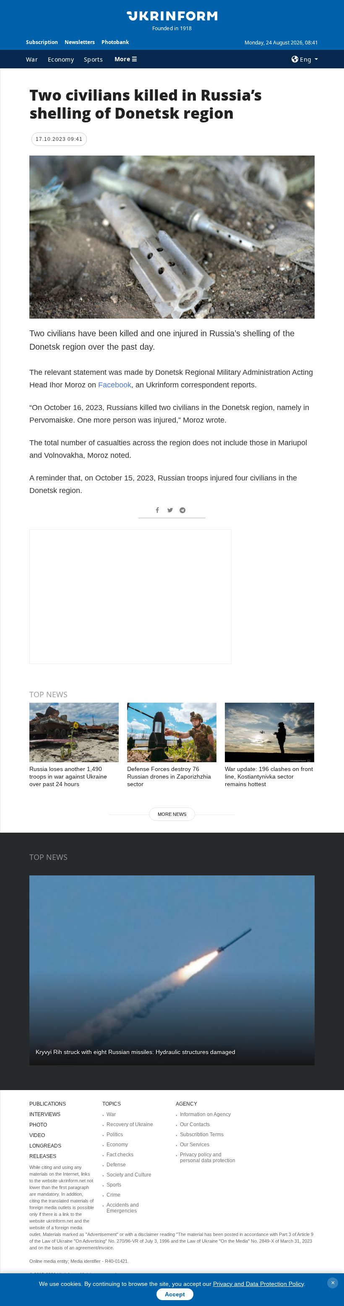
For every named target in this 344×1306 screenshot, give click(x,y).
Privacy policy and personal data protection (207, 1157)
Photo (38, 1125)
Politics (115, 1134)
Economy (61, 59)
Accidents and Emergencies (123, 1208)
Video (37, 1135)
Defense (116, 1165)
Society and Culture (129, 1175)
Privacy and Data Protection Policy (258, 1283)
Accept (175, 1294)
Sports (93, 59)
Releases (42, 1156)
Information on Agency (205, 1114)
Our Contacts (195, 1124)
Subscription (42, 42)
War (32, 59)
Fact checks (120, 1155)
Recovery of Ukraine (130, 1124)
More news (172, 814)
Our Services (194, 1145)
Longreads (45, 1146)
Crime (113, 1195)
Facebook (114, 385)
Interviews (44, 1114)
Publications (47, 1104)
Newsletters (80, 42)
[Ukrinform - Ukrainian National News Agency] (172, 15)
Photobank (115, 42)
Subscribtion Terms (202, 1134)
